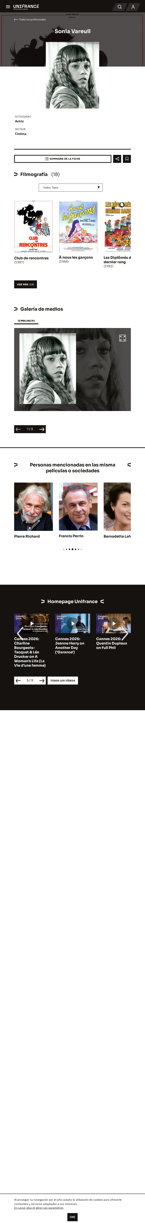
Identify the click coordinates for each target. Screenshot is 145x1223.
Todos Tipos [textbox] (50, 187)
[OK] (72, 1217)
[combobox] (71, 188)
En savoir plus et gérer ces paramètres (38, 1208)
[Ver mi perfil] (133, 7)
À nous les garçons (76, 257)
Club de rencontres (31, 258)
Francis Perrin (71, 536)
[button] (122, 338)
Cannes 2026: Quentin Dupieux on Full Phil (111, 643)
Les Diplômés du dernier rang (119, 259)
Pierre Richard (27, 536)
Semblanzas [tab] (26, 320)
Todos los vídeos (62, 680)
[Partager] (117, 159)
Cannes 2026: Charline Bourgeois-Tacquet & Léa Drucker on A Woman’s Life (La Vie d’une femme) (30, 652)
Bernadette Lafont (120, 536)
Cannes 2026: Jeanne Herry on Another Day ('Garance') (69, 645)
